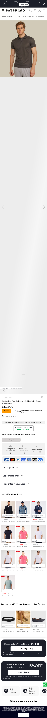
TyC (9, 678)
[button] (35, 10)
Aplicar (28, 411)
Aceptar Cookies (23, 714)
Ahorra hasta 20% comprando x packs (41, 422)
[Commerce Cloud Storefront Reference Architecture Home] (15, 10)
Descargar (24, 5)
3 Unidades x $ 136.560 (23, 428)
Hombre (17, 16)
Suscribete (23, 672)
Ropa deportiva (28, 16)
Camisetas (40, 16)
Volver (9, 16)
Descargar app (26, 648)
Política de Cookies (7, 709)
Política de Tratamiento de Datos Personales (20, 709)
